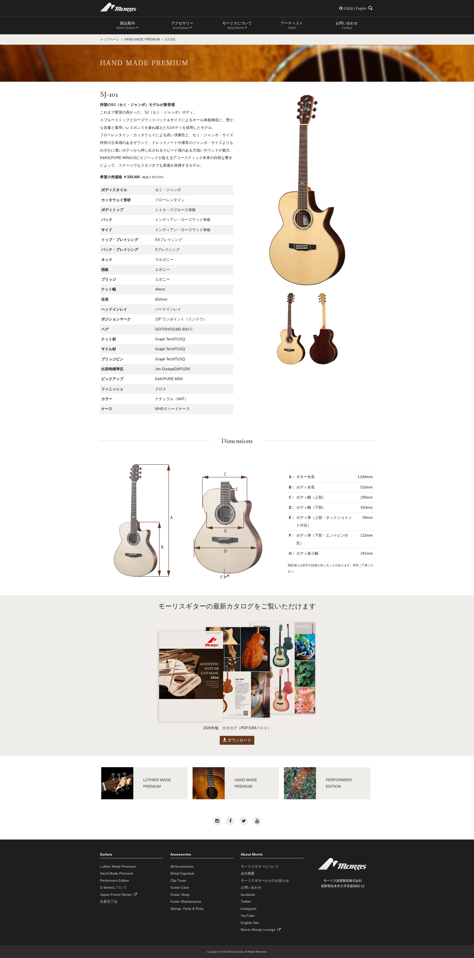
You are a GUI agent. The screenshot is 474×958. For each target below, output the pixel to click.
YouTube (248, 916)
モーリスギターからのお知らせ (265, 880)
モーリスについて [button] (237, 25)
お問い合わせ (347, 25)
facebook (248, 895)
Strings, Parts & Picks (187, 909)
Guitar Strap (179, 895)
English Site (250, 923)
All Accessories (182, 866)
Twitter (246, 901)
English (361, 8)
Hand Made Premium (116, 873)
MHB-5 (161, 409)
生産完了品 (108, 901)
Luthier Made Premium (118, 866)
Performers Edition (114, 880)
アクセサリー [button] (182, 25)
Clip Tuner (178, 880)
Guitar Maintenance (185, 901)
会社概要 (248, 873)
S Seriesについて (113, 887)
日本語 (348, 8)
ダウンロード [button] (239, 740)
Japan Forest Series (117, 895)
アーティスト (292, 25)
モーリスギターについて (260, 866)
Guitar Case (179, 887)
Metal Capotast (182, 873)
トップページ (109, 39)
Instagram (249, 909)
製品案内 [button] (126, 25)
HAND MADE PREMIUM (142, 39)
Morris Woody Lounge (259, 930)
